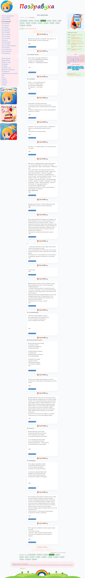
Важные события (6, 60)
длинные (27, 28)
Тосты (3, 77)
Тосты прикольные (6, 21)
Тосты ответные (5, 47)
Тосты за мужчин (6, 36)
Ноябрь (73, 66)
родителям (29, 25)
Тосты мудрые (5, 27)
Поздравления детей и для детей (9, 73)
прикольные (43, 20)
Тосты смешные (5, 23)
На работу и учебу (6, 62)
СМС (3, 75)
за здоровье (33, 22)
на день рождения (23, 20)
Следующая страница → (42, 547)
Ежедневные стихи (6, 67)
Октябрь (69, 66)
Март (73, 68)
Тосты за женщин (6, 38)
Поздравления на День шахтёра (77, 41)
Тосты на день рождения (8, 15)
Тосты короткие (5, 25)
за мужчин (40, 22)
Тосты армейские (6, 30)
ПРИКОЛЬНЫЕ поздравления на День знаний (77, 44)
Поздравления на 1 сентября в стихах (76, 47)
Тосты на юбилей (6, 17)
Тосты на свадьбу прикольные (9, 45)
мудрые (59, 20)
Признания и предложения (8, 69)
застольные (37, 20)
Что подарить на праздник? (74, 74)
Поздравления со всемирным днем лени (76, 35)
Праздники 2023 (71, 73)
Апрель (76, 68)
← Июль (73, 64)
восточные (22, 22)
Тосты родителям (6, 53)
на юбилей (31, 20)
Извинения (4, 82)
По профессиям (5, 71)
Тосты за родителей (6, 51)
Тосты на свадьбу (6, 43)
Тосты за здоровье (6, 34)
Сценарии (4, 84)
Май (79, 68)
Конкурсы (4, 79)
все (21, 28)
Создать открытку (32, 46)
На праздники (5, 64)
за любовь (28, 22)
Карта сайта (22, 568)
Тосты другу (5, 40)
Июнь (82, 68)
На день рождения (6, 58)
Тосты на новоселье (6, 49)
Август (75, 54)
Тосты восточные (6, 29)
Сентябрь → (77, 64)
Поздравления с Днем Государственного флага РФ (76, 38)
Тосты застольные (6, 19)
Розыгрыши (4, 81)
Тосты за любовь (6, 32)
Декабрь (77, 66)
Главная (22, 17)
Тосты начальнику (6, 42)
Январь (81, 66)
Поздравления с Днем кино (76, 40)
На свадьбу (4, 66)
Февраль (69, 68)
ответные (57, 22)
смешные (49, 20)
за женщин (46, 22)
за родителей (22, 25)
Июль (74, 69)
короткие (54, 20)
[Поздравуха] (9, 6)
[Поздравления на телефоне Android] (76, 22)
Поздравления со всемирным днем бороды (76, 49)
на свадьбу (52, 22)
